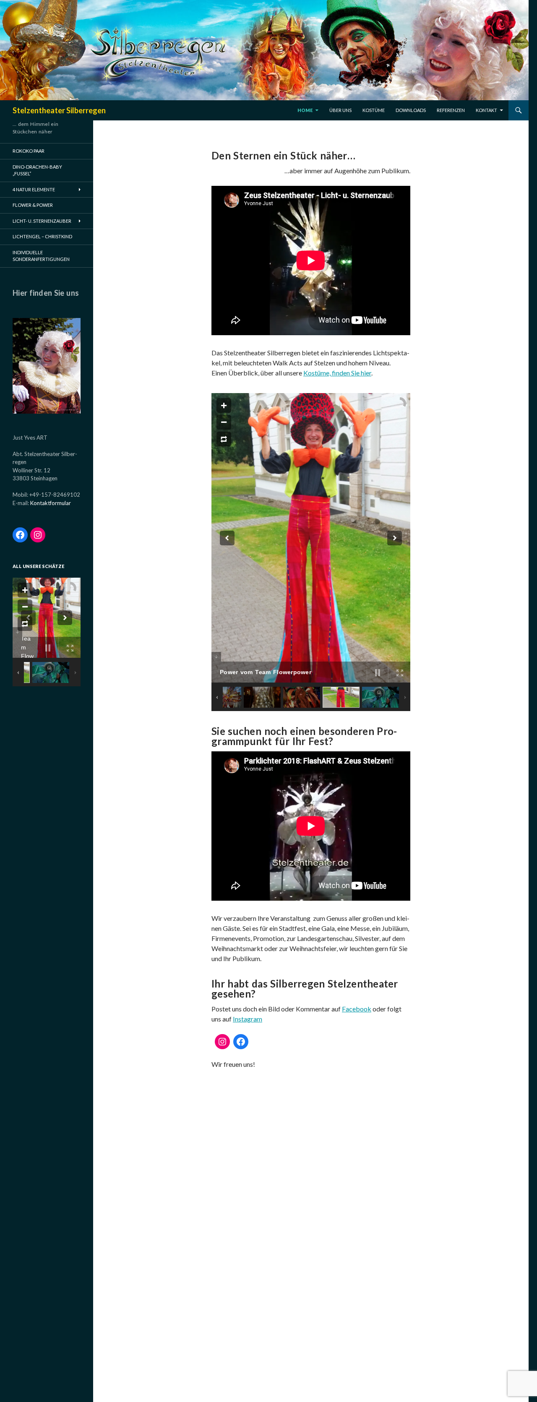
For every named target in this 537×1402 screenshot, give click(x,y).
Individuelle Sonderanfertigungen (41, 256)
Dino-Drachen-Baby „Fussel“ (37, 170)
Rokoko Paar (28, 151)
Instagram (247, 1019)
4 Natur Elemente (34, 189)
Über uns (340, 110)
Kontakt (486, 110)
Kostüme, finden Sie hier (337, 373)
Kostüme (373, 110)
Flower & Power (33, 205)
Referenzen (451, 110)
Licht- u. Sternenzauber (42, 221)
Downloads (411, 110)
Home (305, 110)
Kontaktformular (50, 503)
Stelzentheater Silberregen (59, 110)
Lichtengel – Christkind (42, 236)
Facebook (356, 1009)
